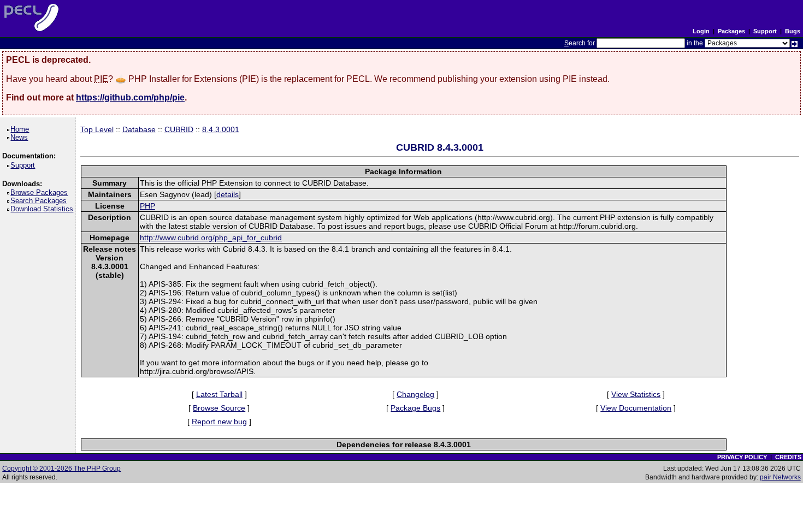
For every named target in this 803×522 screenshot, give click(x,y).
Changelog (415, 394)
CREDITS (788, 457)
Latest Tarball (219, 394)
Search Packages (40, 201)
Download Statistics (44, 209)
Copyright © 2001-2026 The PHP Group (61, 468)
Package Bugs (415, 408)
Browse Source (219, 408)
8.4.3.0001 (220, 129)
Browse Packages (41, 192)
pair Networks (780, 477)
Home (21, 129)
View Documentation (635, 408)
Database (139, 129)
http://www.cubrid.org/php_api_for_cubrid (211, 237)
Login (701, 31)
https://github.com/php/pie (130, 97)
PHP (147, 205)
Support (765, 31)
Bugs (792, 31)
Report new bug (219, 421)
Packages (731, 31)
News (21, 137)
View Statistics (635, 394)
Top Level (97, 129)
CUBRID (178, 129)
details (227, 194)
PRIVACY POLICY (742, 457)
